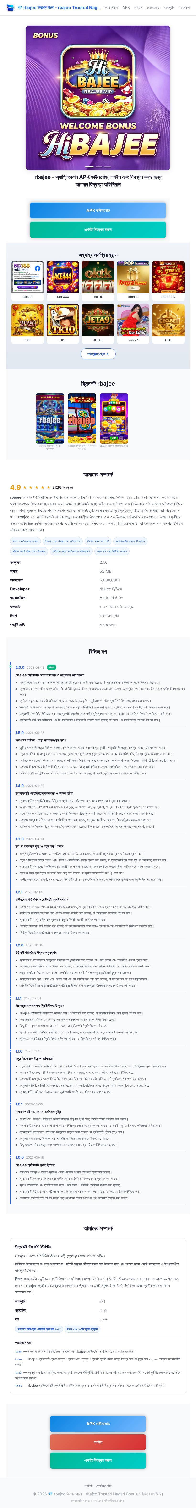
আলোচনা (184, 7)
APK (126, 7)
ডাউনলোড (153, 7)
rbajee (15, 497)
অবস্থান (169, 7)
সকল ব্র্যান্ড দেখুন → (98, 354)
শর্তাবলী (88, 1486)
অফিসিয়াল (111, 7)
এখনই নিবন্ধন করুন (98, 229)
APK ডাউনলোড (98, 210)
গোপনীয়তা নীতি (103, 1486)
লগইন (138, 7)
